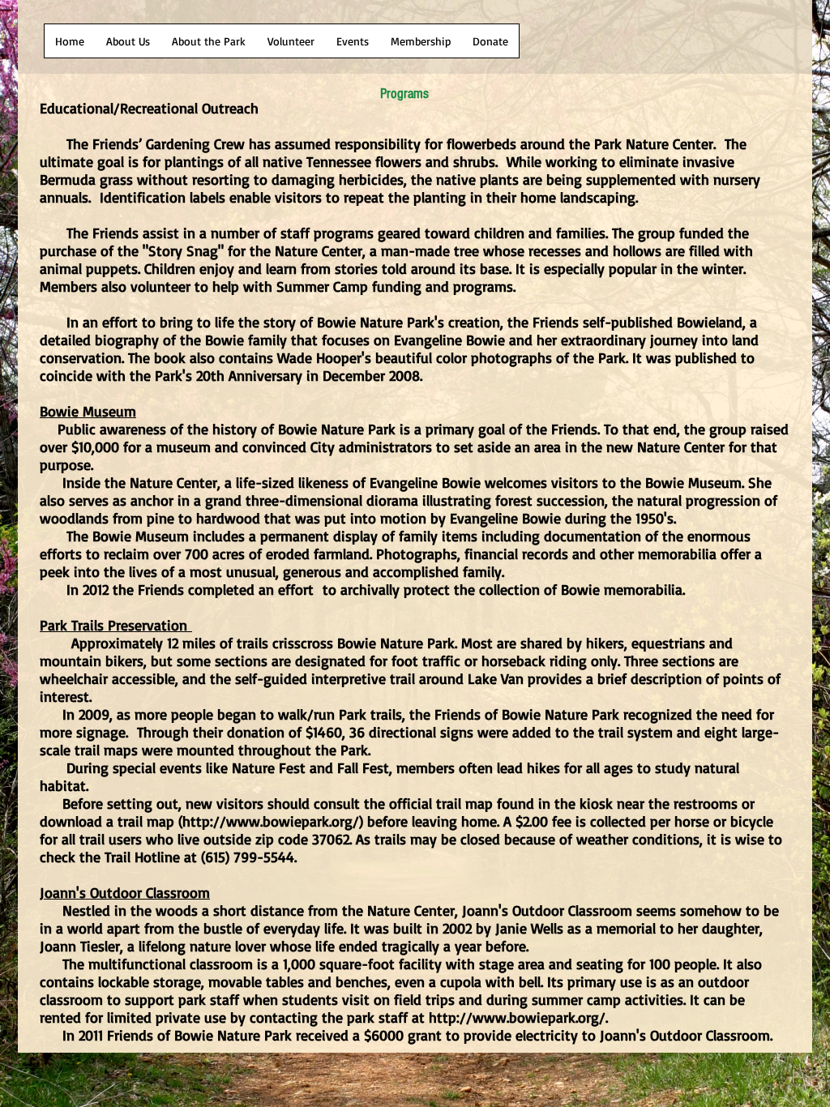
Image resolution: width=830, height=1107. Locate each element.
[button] (70, 41)
